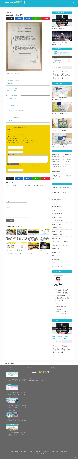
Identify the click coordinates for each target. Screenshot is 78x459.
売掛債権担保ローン (11, 83)
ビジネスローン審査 (37, 6)
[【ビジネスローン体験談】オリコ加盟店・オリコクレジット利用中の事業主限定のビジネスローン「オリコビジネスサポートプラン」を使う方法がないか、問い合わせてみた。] (62, 123)
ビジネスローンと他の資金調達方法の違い (61, 188)
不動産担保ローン (11, 76)
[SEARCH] (73, 2)
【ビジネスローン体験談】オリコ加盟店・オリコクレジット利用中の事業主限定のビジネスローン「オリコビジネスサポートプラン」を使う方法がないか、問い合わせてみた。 (59, 130)
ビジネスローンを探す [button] (57, 67)
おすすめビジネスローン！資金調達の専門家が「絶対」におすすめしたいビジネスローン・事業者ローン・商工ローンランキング (61, 337)
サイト (7, 213)
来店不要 (56, 74)
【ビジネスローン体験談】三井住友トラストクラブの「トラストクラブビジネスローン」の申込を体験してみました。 (59, 145)
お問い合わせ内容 (11, 154)
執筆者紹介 (56, 303)
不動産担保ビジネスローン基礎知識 (60, 241)
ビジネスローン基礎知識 (58, 217)
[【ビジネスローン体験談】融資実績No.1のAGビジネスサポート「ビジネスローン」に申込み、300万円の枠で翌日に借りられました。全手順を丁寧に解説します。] (62, 91)
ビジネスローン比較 (19, 6)
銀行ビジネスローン (67, 75)
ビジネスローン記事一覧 (68, 6)
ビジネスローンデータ (57, 199)
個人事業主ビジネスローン (57, 6)
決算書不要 (66, 74)
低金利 (56, 346)
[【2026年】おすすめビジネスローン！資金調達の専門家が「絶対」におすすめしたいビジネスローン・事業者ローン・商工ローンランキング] (62, 20)
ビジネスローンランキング (13, 112)
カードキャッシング (58, 78)
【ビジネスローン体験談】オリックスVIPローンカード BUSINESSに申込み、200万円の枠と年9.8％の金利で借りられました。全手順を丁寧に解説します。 (59, 114)
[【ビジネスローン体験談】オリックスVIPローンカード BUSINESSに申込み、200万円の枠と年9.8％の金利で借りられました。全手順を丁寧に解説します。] (62, 107)
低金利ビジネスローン (46, 6)
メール (9, 149)
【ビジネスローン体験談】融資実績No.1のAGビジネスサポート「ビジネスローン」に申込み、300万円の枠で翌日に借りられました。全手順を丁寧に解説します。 (59, 98)
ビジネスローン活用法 (57, 227)
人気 (55, 71)
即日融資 (65, 71)
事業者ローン (55, 248)
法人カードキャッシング (58, 262)
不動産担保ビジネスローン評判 (59, 245)
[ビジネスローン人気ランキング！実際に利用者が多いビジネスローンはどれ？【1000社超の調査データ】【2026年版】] (62, 36)
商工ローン (55, 255)
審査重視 (65, 346)
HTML (8, 129)
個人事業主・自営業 (58, 75)
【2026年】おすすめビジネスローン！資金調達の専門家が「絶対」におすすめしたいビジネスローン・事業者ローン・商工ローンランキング (59, 27)
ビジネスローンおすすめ (9, 6)
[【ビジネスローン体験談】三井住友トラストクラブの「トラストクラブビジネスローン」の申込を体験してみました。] (62, 138)
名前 (8, 145)
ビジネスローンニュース (58, 203)
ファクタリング (67, 78)
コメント (8, 189)
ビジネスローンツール (57, 196)
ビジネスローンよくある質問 (59, 192)
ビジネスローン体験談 (57, 210)
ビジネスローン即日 (28, 6)
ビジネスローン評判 (57, 231)
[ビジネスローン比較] (62, 56)
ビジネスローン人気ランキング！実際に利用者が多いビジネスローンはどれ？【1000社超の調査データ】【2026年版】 (59, 43)
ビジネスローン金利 (57, 234)
